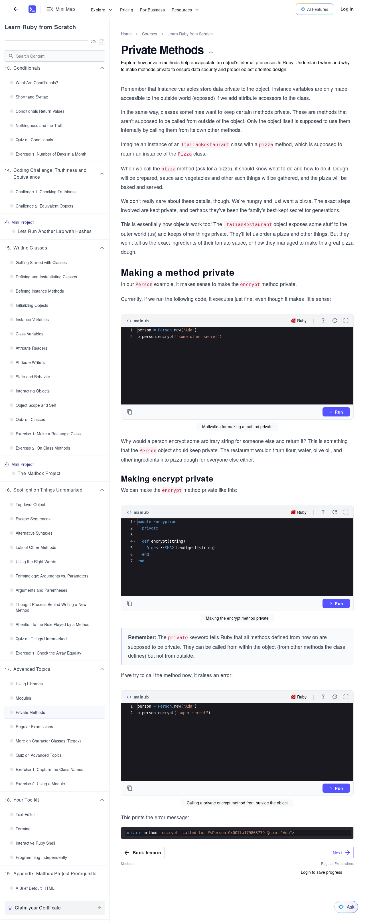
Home (126, 34)
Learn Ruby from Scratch (40, 27)
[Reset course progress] (101, 41)
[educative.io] (32, 9)
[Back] (16, 9)
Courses (149, 34)
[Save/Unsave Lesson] (211, 50)
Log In (347, 9)
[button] (55, 68)
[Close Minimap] (109, 40)
